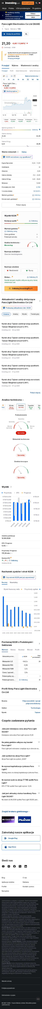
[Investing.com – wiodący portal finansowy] (12, 3)
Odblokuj (35, 130)
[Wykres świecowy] (4, 76)
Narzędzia (5, 891)
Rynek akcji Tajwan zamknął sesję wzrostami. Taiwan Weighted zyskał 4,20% (21, 353)
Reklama (26, 882)
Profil (11, 71)
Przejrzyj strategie (14, 58)
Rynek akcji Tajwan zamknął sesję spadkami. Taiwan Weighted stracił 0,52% (20, 367)
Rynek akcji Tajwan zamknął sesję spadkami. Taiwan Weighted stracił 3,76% (20, 325)
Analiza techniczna (12, 400)
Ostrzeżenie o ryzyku (8, 995)
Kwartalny (14, 582)
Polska (11, 8)
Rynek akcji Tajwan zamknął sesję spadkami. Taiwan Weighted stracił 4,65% (20, 339)
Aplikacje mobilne (8, 882)
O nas (25, 878)
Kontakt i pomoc (28, 886)
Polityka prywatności (8, 988)
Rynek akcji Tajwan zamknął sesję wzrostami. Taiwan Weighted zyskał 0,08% (21, 381)
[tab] (11, 407)
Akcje (4, 8)
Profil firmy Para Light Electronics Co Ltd (19, 690)
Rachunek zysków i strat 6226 (17, 571)
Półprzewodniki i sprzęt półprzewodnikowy (31, 702)
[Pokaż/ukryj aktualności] (14, 76)
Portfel (4, 886)
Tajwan (37, 712)
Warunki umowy (7, 981)
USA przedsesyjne (23, 8)
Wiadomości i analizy (30, 65)
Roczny (4, 582)
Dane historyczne (21, 71)
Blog (3, 878)
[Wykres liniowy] (7, 76)
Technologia (35, 708)
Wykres (15, 65)
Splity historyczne (35, 71)
